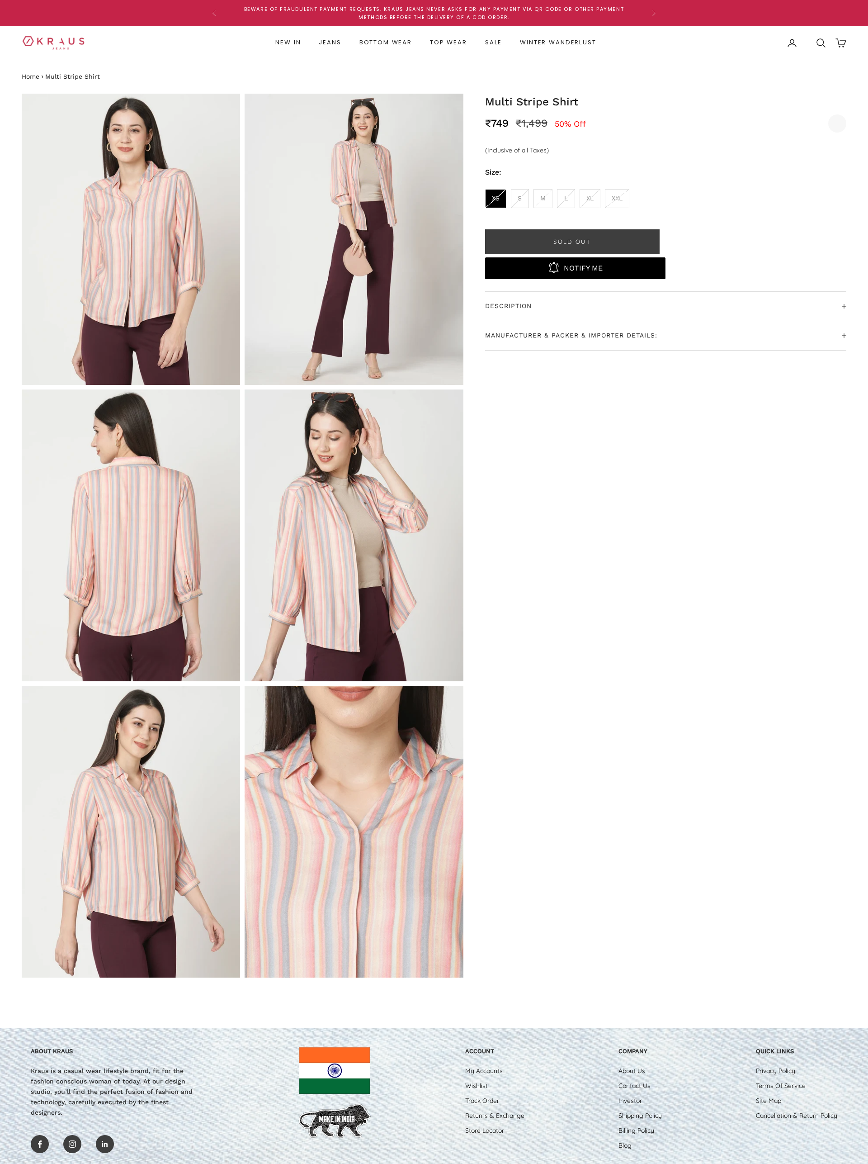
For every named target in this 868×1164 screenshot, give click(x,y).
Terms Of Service (781, 1086)
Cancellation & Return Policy (796, 1116)
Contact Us (634, 1086)
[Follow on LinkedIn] (104, 1144)
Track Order (482, 1101)
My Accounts (484, 1071)
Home (30, 76)
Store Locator (484, 1130)
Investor (630, 1101)
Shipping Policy (640, 1116)
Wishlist (476, 1086)
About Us (631, 1071)
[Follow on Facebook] (39, 1144)
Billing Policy (636, 1130)
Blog (625, 1145)
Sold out (572, 241)
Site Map (768, 1101)
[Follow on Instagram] (72, 1144)
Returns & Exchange (494, 1116)
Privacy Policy (775, 1071)
